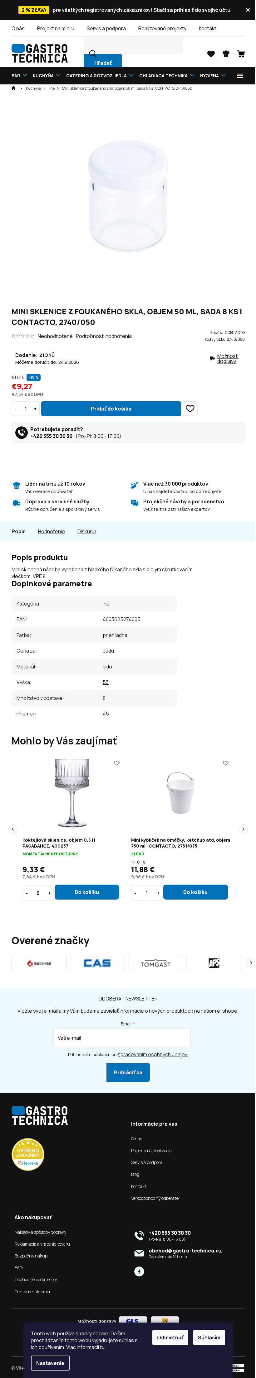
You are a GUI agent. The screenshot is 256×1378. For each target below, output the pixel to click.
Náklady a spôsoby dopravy (38, 1232)
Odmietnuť (168, 1337)
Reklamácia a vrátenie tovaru (39, 1244)
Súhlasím (207, 1337)
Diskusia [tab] (84, 531)
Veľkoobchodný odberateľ (153, 1198)
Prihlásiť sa (125, 1072)
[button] (84, 892)
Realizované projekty (160, 28)
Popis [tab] (16, 531)
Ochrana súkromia (29, 1292)
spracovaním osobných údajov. (151, 1054)
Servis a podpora (103, 28)
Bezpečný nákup (28, 1256)
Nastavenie (48, 1363)
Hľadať (100, 62)
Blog (133, 1174)
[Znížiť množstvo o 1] (13, 409)
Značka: (225, 332)
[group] (71, 829)
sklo (105, 666)
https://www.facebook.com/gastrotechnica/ (137, 1271)
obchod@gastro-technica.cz (183, 1250)
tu (100, 1347)
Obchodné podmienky (33, 1279)
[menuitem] (18, 75)
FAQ (16, 1268)
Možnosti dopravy (225, 359)
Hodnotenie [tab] (49, 531)
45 (103, 713)
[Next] (248, 962)
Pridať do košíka (108, 408)
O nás (15, 28)
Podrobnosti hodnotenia (101, 336)
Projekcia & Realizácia (149, 1150)
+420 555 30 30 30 (49, 436)
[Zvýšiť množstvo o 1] (33, 409)
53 (103, 682)
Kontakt (205, 28)
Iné (103, 603)
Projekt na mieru (53, 28)
